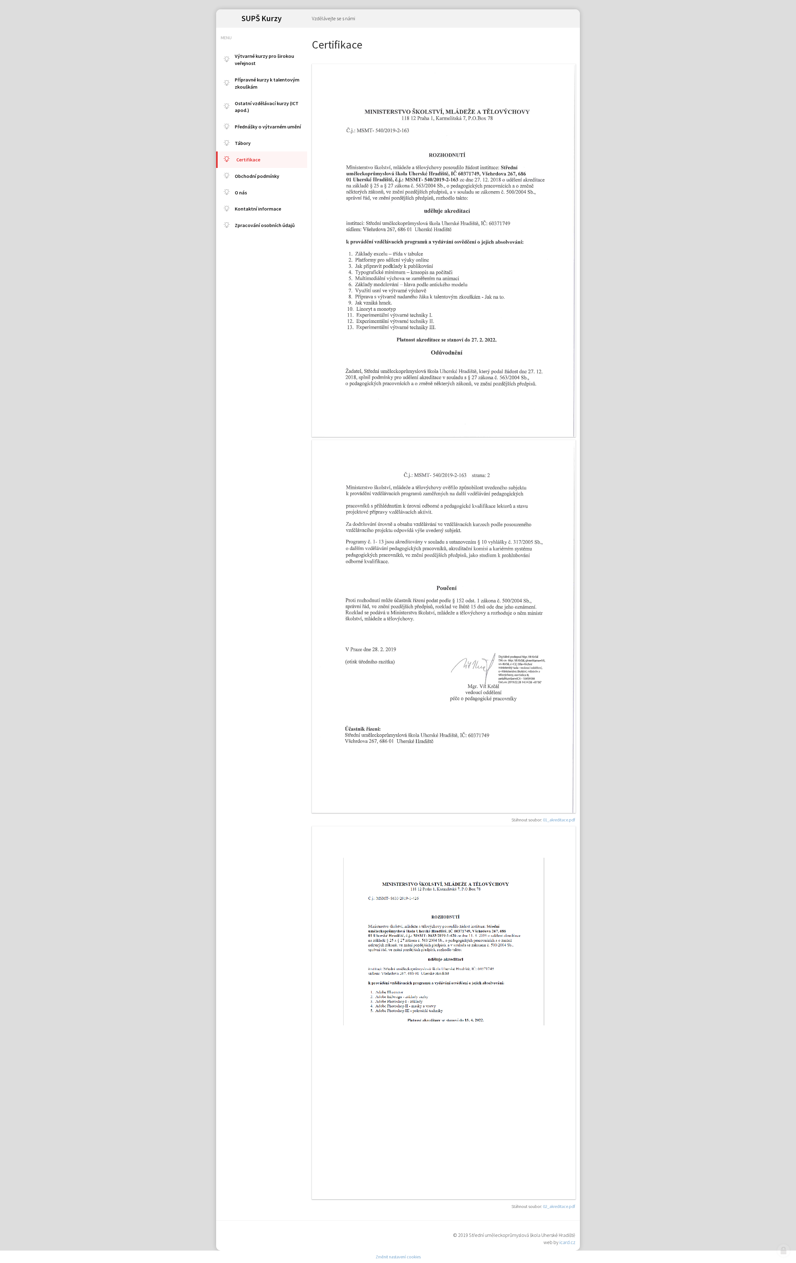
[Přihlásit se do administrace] (783, 1250)
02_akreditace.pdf (559, 1206)
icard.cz (567, 1242)
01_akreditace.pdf (559, 820)
